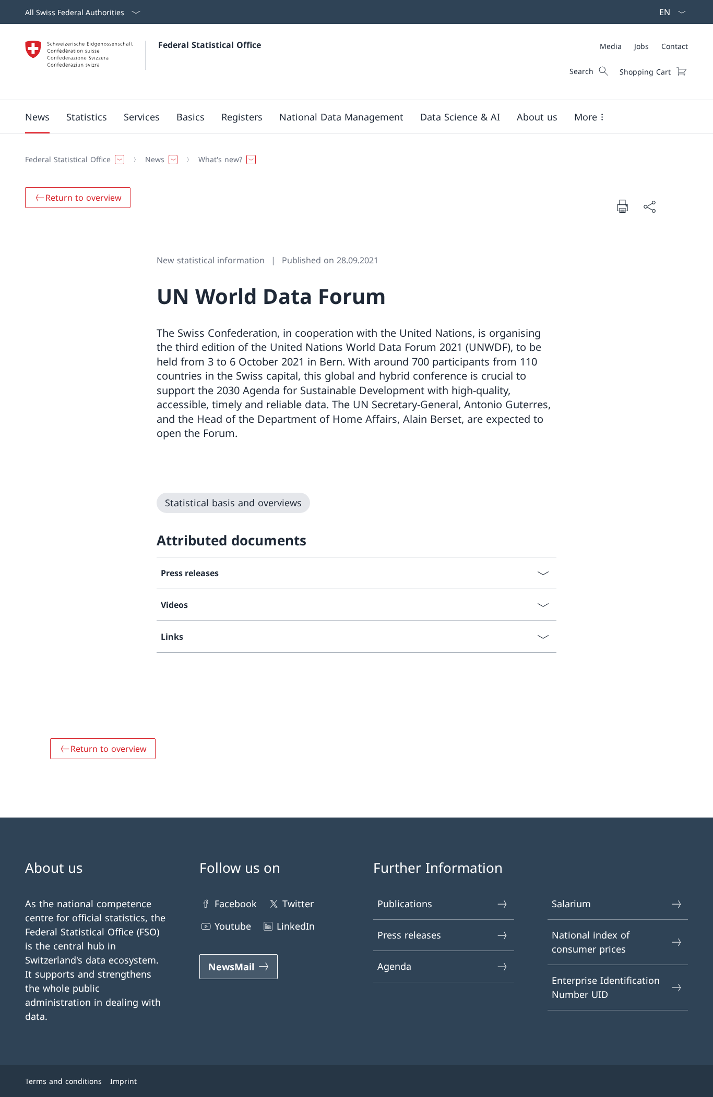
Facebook (236, 903)
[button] (37, 116)
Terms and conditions (63, 1081)
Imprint (123, 1081)
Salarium (571, 903)
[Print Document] (622, 205)
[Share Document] (649, 206)
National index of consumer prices (590, 942)
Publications (404, 903)
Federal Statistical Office (209, 45)
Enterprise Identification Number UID (606, 987)
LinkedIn (296, 926)
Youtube (233, 926)
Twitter (298, 903)
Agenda (394, 966)
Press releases (409, 935)
